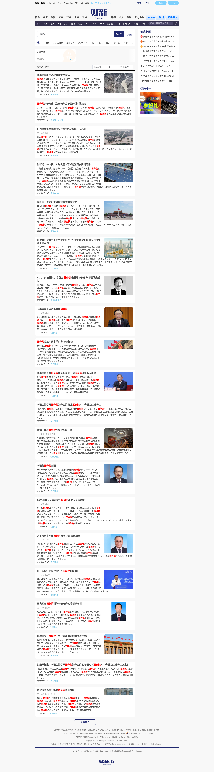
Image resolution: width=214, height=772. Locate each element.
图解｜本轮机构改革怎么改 (54, 430)
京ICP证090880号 (68, 733)
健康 (80, 23)
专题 (136, 23)
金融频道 (54, 594)
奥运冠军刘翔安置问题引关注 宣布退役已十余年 (165, 61)
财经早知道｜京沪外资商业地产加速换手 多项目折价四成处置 (171, 41)
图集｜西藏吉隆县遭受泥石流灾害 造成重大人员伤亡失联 (169, 56)
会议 (59, 3)
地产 (52, 23)
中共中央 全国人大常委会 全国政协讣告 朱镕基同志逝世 (68, 279)
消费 (66, 23)
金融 (53, 17)
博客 (113, 17)
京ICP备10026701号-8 (84, 733)
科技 (45, 23)
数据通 (171, 17)
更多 (38, 23)
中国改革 (127, 23)
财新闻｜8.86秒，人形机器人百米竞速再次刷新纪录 (64, 164)
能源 (73, 23)
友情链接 (138, 751)
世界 (76, 17)
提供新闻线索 (119, 751)
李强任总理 (46, 465)
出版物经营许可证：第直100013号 (125, 737)
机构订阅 (51, 3)
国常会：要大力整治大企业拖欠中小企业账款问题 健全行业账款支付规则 (69, 241)
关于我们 (75, 751)
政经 (68, 17)
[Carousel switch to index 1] (169, 110)
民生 (94, 23)
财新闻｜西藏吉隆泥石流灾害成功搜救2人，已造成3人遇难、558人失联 (175, 51)
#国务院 (41, 52)
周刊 (161, 17)
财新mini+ (55, 193)
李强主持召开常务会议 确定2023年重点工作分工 (69, 404)
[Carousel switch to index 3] (174, 110)
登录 (139, 2)
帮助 (87, 3)
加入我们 (84, 751)
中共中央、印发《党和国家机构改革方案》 (62, 636)
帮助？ (130, 35)
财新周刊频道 (56, 300)
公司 (61, 17)
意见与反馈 (108, 751)
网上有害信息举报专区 (101, 3)
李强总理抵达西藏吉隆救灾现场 (53, 75)
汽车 (59, 23)
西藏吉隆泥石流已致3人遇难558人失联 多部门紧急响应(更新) (171, 36)
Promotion (68, 3)
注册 (148, 2)
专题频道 (54, 364)
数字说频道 (54, 456)
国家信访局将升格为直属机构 (55, 690)
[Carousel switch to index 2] (172, 110)
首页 (37, 17)
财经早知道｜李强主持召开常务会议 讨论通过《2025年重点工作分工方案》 (83, 664)
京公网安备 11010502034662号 (140, 733)
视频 (129, 17)
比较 (118, 23)
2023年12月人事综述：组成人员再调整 (61, 500)
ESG (101, 23)
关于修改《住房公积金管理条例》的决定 (61, 103)
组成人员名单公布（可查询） (55, 341)
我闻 (43, 3)
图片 (121, 17)
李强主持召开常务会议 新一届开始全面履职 (66, 373)
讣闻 (143, 23)
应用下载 (79, 3)
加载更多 (85, 722)
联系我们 (129, 751)
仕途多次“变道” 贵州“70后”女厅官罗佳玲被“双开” (165, 71)
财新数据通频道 (57, 120)
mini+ (151, 17)
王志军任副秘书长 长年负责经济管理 (59, 603)
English (139, 17)
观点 (84, 17)
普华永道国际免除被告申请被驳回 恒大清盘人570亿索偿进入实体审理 (174, 76)
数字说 (110, 23)
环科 (87, 23)
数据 (37, 3)
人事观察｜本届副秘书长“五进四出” (59, 535)
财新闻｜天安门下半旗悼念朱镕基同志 (57, 202)
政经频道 (54, 94)
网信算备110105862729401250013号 (110, 733)
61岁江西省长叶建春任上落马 (156, 66)
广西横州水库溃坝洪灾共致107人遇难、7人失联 (62, 129)
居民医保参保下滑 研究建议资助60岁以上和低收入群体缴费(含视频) (174, 46)
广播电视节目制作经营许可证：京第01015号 (92, 737)
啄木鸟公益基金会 (96, 751)
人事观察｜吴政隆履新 (52, 309)
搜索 (118, 34)
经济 (45, 17)
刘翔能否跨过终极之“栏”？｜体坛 (158, 80)
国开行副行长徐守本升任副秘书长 (58, 571)
